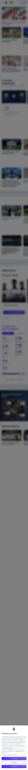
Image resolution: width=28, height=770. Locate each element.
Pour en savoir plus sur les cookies (9, 755)
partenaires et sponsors (8, 748)
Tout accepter (14, 758)
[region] (14, 747)
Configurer (14, 762)
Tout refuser (14, 766)
